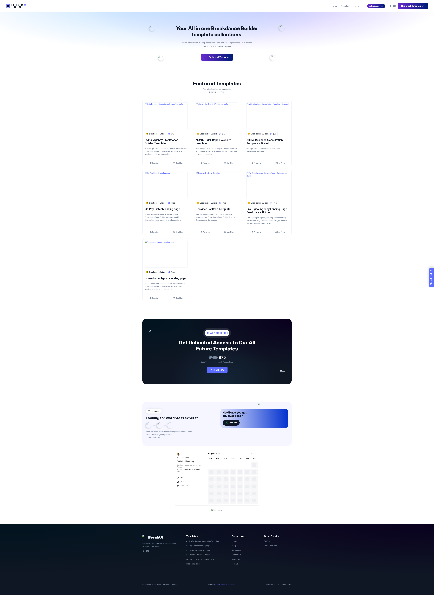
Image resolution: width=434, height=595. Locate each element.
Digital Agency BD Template (198, 550)
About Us (236, 559)
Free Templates (193, 564)
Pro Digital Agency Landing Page (200, 559)
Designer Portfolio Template (198, 555)
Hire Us (235, 564)
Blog (234, 546)
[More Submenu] (360, 6)
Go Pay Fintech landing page (198, 546)
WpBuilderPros (270, 546)
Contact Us (236, 555)
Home (334, 6)
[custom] (390, 6)
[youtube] (394, 6)
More (357, 6)
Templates (345, 6)
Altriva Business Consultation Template (202, 541)
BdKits (267, 541)
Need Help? (431, 277)
